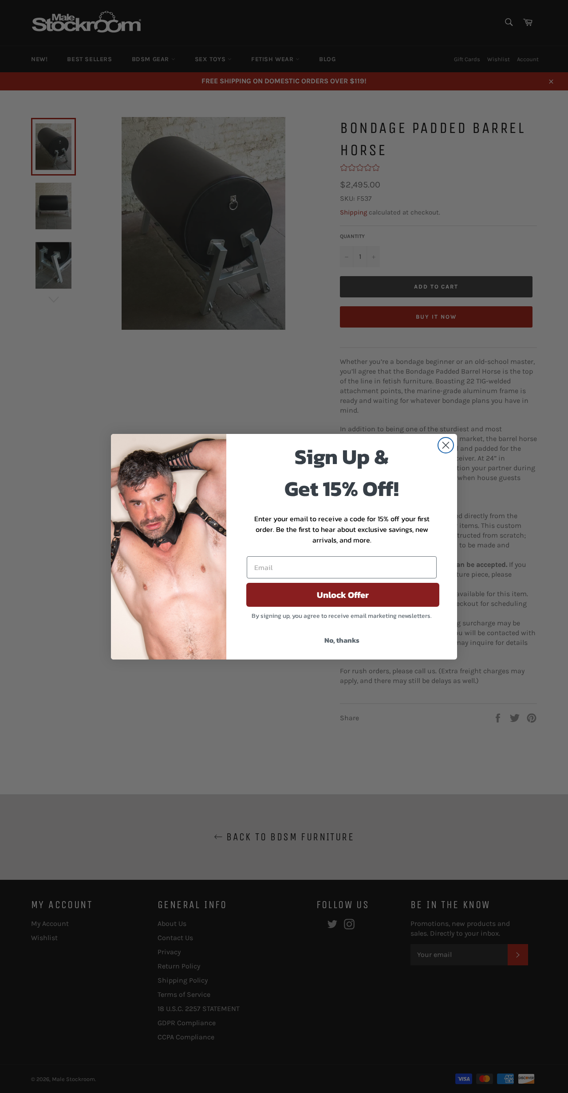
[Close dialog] (446, 445)
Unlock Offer (343, 594)
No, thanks (341, 640)
